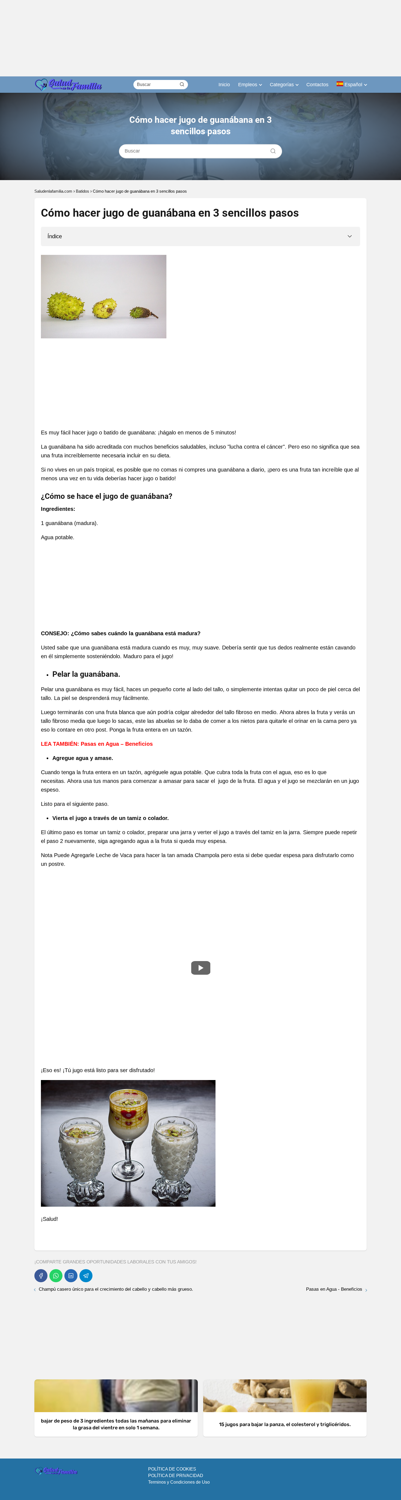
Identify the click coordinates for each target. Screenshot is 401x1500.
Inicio (224, 84)
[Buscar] (182, 84)
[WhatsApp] (55, 1275)
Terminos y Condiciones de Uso (179, 1482)
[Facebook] (40, 1275)
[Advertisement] (163, 38)
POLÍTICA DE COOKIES (172, 1469)
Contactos (317, 84)
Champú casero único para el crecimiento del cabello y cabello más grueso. (116, 1289)
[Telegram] (85, 1275)
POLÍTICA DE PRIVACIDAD (175, 1475)
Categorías (282, 84)
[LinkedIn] (70, 1275)
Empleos (247, 84)
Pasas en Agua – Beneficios (117, 744)
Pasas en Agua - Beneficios (334, 1289)
